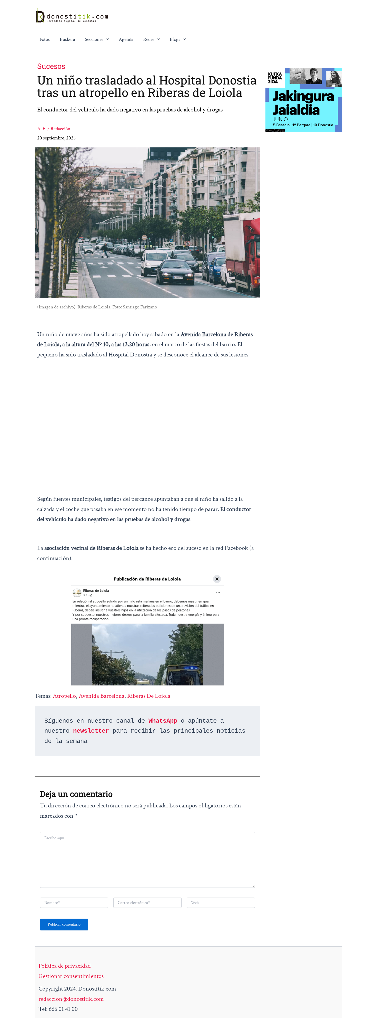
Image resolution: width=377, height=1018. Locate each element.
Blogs (175, 39)
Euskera (67, 39)
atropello (64, 696)
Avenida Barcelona (101, 696)
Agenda (126, 39)
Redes (148, 39)
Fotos (44, 39)
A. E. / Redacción (53, 129)
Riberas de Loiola (148, 696)
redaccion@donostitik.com (71, 999)
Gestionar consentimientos (71, 976)
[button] (106, 39)
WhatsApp (162, 721)
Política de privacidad (64, 966)
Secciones (94, 39)
